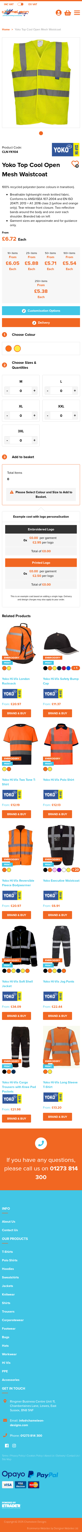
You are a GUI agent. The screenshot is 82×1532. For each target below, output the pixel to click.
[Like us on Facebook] (7, 1446)
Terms (5, 1455)
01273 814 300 (31, 1435)
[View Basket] (67, 12)
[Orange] (9, 348)
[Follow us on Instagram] (14, 1446)
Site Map (6, 1459)
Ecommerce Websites (38, 1528)
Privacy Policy (17, 1455)
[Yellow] (17, 348)
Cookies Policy (35, 1455)
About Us (8, 1221)
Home (6, 29)
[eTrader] (41, 1505)
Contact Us (10, 1230)
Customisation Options (43, 310)
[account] (59, 12)
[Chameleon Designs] (27, 15)
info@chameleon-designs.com (27, 1422)
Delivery (43, 322)
